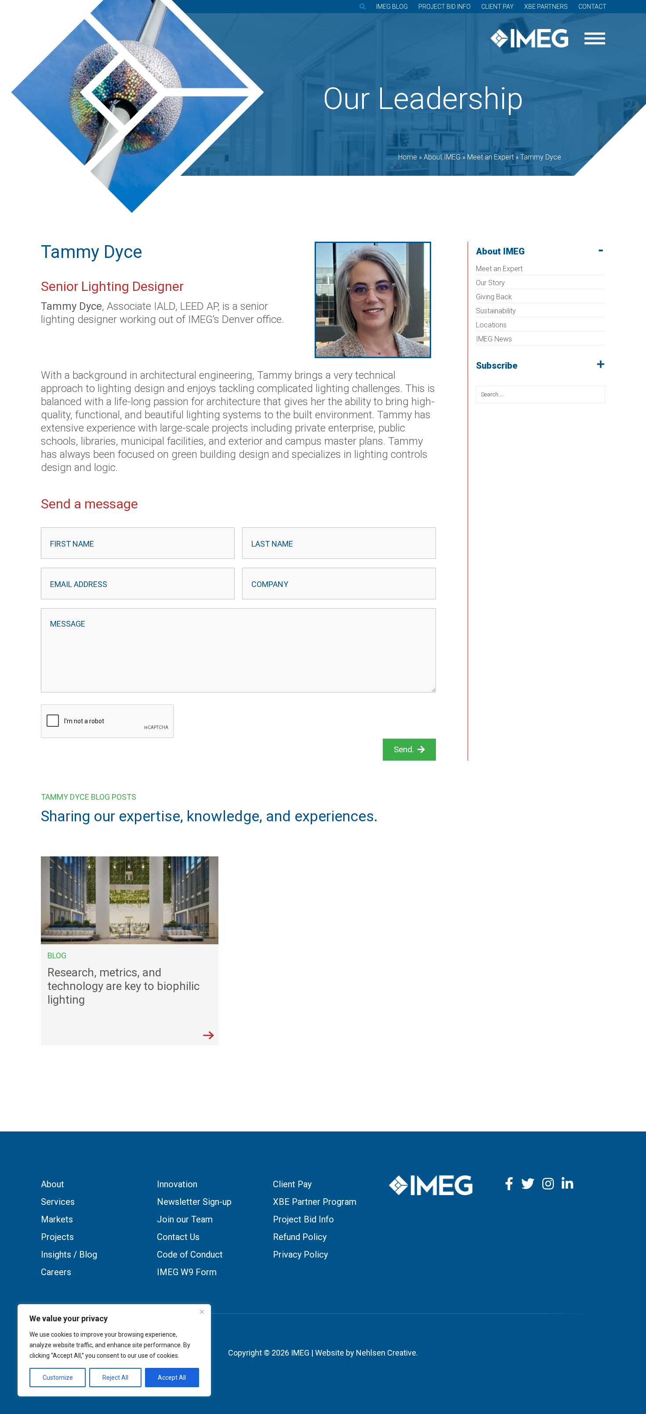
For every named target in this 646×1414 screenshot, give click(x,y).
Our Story (490, 283)
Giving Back (494, 297)
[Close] (201, 1311)
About (52, 1184)
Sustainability (496, 311)
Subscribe (497, 365)
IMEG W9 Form (187, 1272)
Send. (404, 749)
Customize (58, 1377)
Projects (57, 1237)
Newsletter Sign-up (194, 1201)
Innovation (177, 1184)
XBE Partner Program (314, 1201)
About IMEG (500, 251)
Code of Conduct (190, 1254)
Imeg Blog (392, 6)
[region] (114, 1350)
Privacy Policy (300, 1254)
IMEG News (494, 339)
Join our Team (185, 1219)
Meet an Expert (499, 269)
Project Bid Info (444, 6)
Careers (56, 1272)
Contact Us (178, 1237)
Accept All (172, 1377)
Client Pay (497, 6)
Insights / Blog (69, 1254)
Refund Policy (300, 1237)
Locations (491, 325)
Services (58, 1201)
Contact (592, 6)
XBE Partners (546, 6)
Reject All (115, 1377)
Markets (57, 1219)
